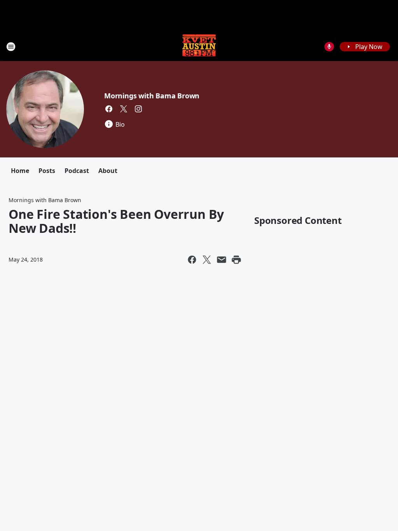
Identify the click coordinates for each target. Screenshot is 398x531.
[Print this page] (236, 259)
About (107, 170)
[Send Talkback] (329, 46)
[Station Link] (199, 46)
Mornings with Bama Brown (151, 95)
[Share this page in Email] (221, 259)
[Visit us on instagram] (138, 109)
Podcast (77, 170)
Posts (46, 170)
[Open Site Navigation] (11, 46)
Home (20, 170)
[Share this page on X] (206, 259)
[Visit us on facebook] (108, 109)
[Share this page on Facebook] (192, 259)
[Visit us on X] (123, 109)
